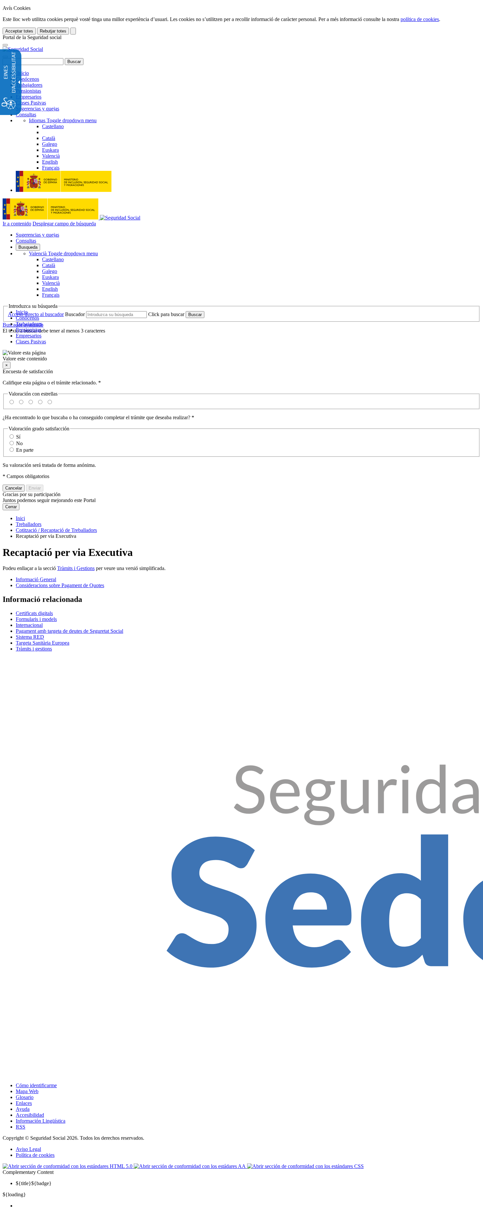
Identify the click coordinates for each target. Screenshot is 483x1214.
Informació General (36, 579)
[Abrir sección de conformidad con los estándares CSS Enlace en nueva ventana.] (305, 1166)
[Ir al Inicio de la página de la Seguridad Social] (23, 49)
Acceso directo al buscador (36, 314)
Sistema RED (30, 637)
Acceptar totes (19, 31)
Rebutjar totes (53, 31)
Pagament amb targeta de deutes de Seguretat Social (69, 631)
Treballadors (28, 524)
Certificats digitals (34, 613)
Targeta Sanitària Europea (42, 643)
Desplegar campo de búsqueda (64, 223)
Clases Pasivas (31, 102)
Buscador (75, 314)
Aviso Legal (28, 1149)
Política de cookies (35, 1155)
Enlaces (24, 1103)
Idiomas (63, 120)
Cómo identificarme (36, 1085)
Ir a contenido (17, 223)
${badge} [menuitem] (34, 1183)
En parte (25, 450)
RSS (20, 1127)
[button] (241, 356)
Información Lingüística (40, 1121)
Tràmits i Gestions (76, 568)
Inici (20, 518)
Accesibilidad (30, 1115)
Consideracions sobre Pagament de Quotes (60, 585)
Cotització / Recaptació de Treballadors (56, 530)
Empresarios (28, 97)
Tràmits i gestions (34, 649)
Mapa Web (27, 1091)
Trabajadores (29, 85)
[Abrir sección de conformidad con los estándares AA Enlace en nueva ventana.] (190, 1166)
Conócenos (27, 79)
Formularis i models (36, 619)
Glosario (25, 1097)
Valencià (63, 253)
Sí (18, 437)
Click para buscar (166, 314)
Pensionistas (28, 91)
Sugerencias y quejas (37, 108)
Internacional (29, 625)
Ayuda (23, 1109)
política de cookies (420, 19)
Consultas (26, 114)
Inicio (22, 73)
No (19, 443)
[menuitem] (248, 1206)
